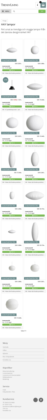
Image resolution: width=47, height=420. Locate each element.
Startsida (5, 347)
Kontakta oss (7, 360)
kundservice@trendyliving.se (12, 406)
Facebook (41, 400)
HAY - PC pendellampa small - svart (11, 109)
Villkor (5, 350)
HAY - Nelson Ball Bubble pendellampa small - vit (12, 73)
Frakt (4, 390)
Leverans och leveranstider (12, 375)
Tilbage (4, 21)
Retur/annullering (8, 371)
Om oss (5, 408)
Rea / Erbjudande (8, 357)
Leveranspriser (8, 373)
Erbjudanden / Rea (9, 392)
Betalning (6, 379)
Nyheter (5, 353)
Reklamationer (7, 377)
